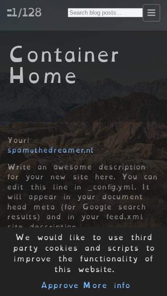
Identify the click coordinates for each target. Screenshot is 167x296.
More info (106, 285)
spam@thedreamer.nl (50, 150)
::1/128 (24, 12)
